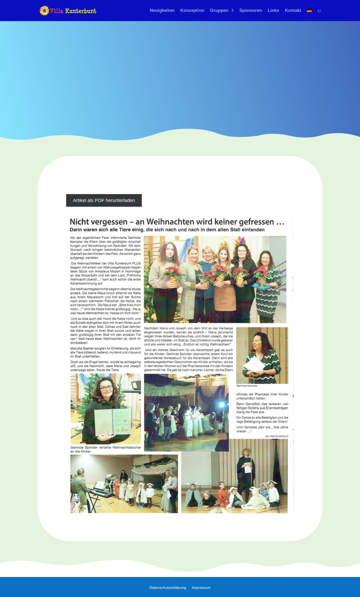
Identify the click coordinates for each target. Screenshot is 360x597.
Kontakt (293, 11)
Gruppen (219, 11)
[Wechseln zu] (309, 15)
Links (273, 11)
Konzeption (192, 11)
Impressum (201, 588)
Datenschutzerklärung (167, 588)
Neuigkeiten (162, 11)
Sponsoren (250, 11)
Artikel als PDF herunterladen (104, 200)
